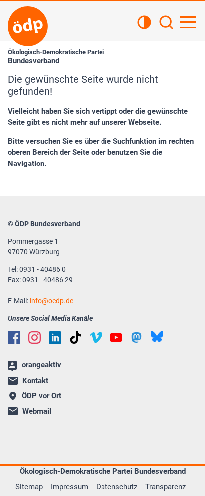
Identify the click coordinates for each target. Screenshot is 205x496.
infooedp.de (51, 301)
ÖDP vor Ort (41, 395)
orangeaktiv (41, 364)
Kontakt (35, 380)
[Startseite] (28, 26)
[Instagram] (34, 337)
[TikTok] (75, 337)
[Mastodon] (136, 337)
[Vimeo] (96, 337)
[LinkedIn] (55, 337)
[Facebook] (14, 337)
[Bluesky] (157, 337)
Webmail (36, 411)
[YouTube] (116, 337)
